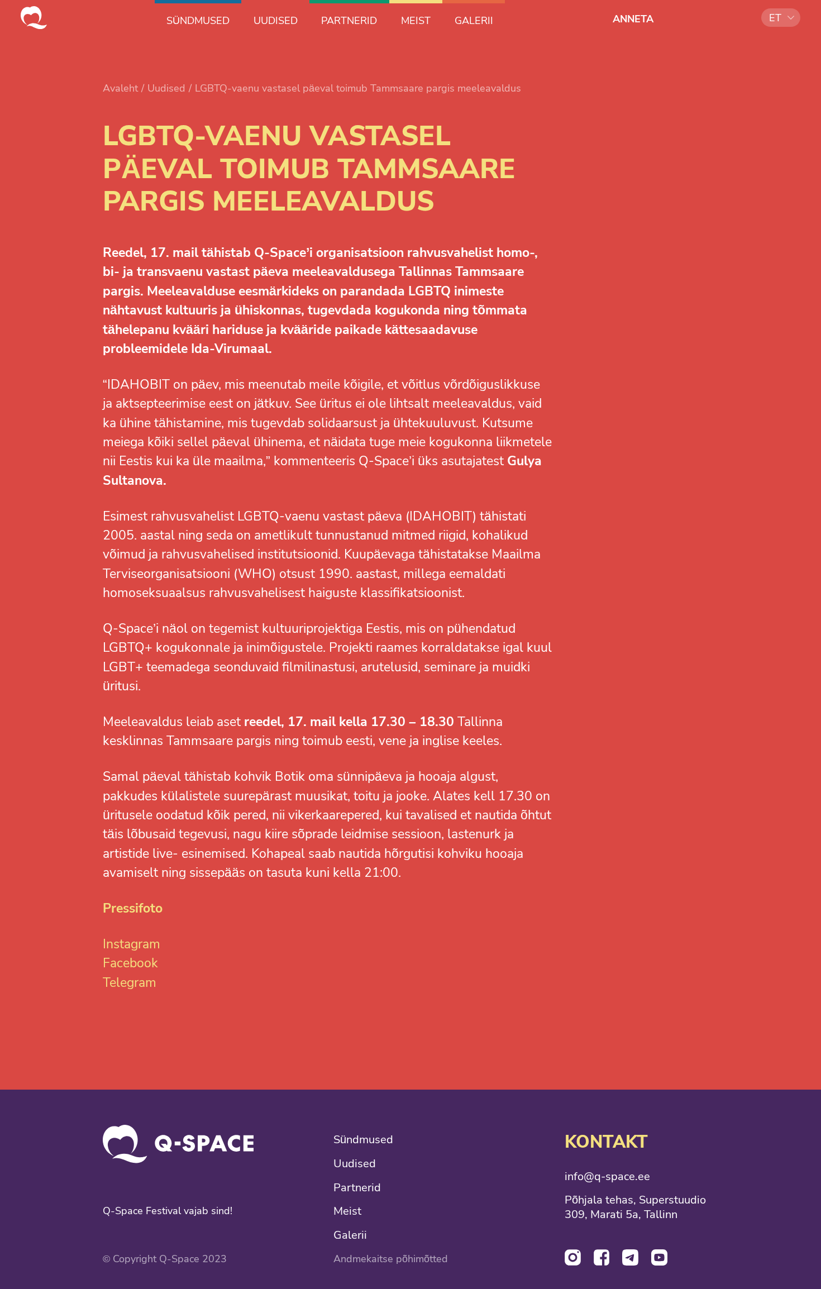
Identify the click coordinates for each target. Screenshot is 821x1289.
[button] (781, 17)
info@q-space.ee (607, 1176)
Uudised (166, 88)
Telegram (129, 982)
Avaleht (120, 88)
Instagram (131, 944)
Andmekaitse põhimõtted (390, 1259)
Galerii (350, 1235)
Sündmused (363, 1140)
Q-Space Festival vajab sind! (167, 1211)
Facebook (130, 963)
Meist (347, 1211)
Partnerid (357, 1188)
